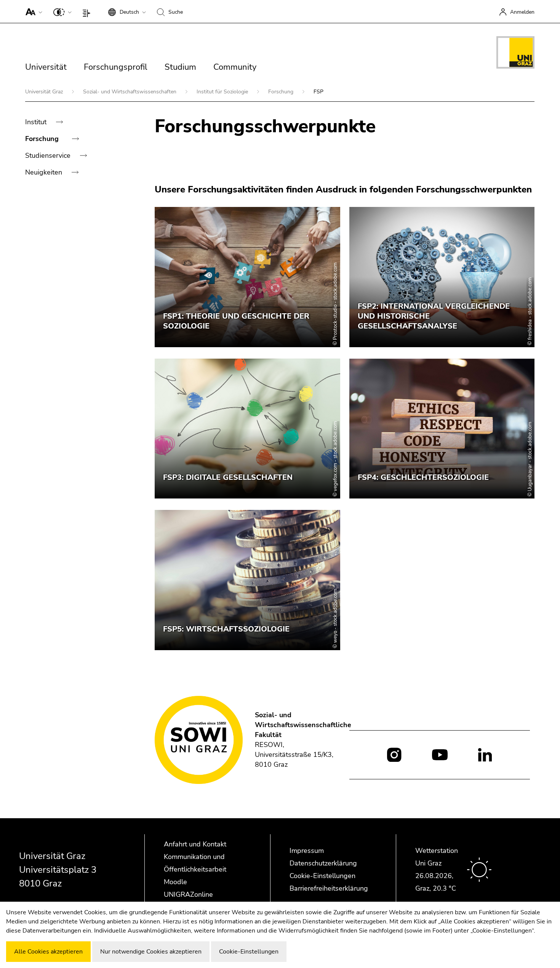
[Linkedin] (485, 754)
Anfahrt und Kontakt (195, 844)
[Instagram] (394, 755)
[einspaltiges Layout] (88, 11)
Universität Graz (44, 91)
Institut (36, 122)
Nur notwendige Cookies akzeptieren (151, 951)
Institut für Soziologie (223, 91)
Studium (180, 67)
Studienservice (48, 155)
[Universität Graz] (515, 53)
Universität (46, 67)
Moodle (175, 881)
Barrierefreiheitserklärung (329, 888)
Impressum (307, 850)
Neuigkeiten (44, 172)
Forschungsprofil (115, 67)
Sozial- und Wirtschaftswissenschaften (130, 91)
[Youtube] (440, 754)
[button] (32, 11)
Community (234, 67)
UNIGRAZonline (188, 894)
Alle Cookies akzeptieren (48, 951)
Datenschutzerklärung (323, 863)
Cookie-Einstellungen (322, 875)
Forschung (281, 91)
